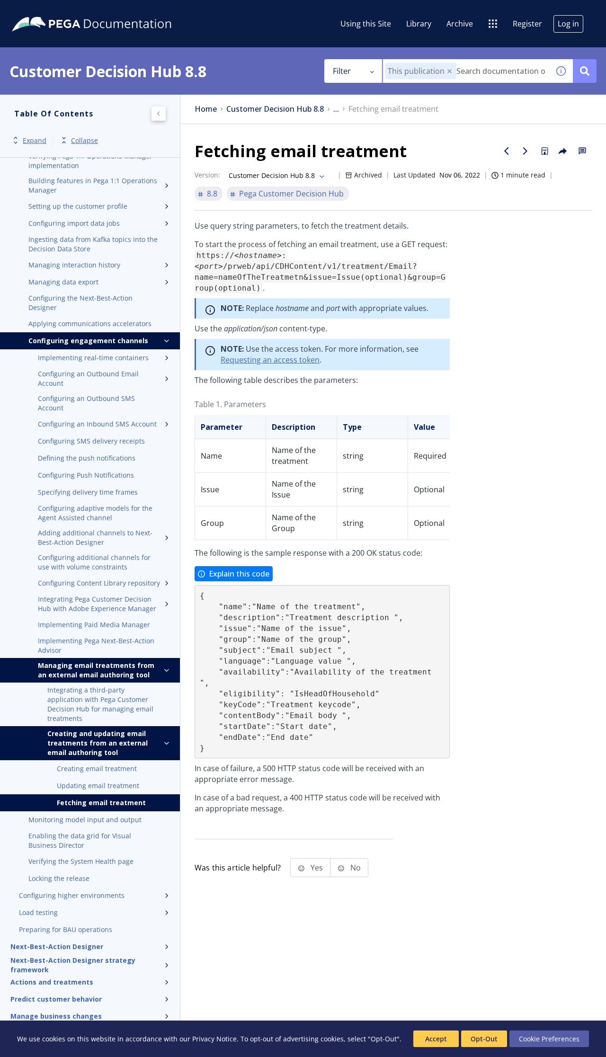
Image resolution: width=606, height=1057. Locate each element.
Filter (342, 71)
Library (418, 23)
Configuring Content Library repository (99, 582)
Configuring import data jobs (74, 223)
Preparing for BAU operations (65, 929)
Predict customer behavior (56, 999)
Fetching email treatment (101, 802)
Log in (568, 23)
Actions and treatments (51, 981)
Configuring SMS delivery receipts (91, 440)
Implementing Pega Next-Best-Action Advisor (96, 645)
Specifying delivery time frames (88, 492)
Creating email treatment (97, 768)
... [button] (336, 109)
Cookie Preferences (549, 1038)
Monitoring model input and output (85, 819)
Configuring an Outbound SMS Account (86, 403)
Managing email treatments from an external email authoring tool (96, 670)
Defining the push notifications (86, 457)
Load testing (38, 912)
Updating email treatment (98, 785)
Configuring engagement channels (88, 340)
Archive (459, 23)
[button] (449, 71)
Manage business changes (56, 1016)
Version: (207, 174)
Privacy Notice (214, 1038)
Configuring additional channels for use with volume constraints (94, 562)
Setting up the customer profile (77, 206)
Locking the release (58, 878)
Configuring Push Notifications (86, 475)
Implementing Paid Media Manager (94, 624)
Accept (436, 1038)
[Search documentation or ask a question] (585, 71)
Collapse (84, 140)
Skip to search (114, 11)
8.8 (212, 193)
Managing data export (63, 281)
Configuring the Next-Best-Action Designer (80, 302)
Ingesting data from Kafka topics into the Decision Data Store (93, 244)
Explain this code (239, 573)
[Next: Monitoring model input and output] (525, 151)
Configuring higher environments (72, 895)
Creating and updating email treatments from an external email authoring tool (97, 743)
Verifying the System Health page (81, 861)
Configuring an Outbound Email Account (88, 378)
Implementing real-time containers (93, 357)
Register (527, 23)
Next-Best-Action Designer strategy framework (72, 965)
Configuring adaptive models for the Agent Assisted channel (95, 513)
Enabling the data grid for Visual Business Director (79, 840)
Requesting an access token (270, 360)
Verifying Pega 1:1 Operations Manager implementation (90, 160)
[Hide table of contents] (159, 114)
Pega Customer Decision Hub (291, 193)
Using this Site (365, 23)
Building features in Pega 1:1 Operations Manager (92, 185)
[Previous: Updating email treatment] (506, 151)
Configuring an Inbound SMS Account (97, 423)
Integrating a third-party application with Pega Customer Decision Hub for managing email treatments (100, 704)
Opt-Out (484, 1038)
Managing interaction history (74, 264)
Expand (34, 140)
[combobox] (466, 71)
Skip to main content (42, 11)
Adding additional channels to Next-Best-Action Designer (95, 537)
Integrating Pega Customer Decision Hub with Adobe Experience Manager (97, 604)
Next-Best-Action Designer (56, 946)
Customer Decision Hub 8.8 (275, 109)
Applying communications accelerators (90, 323)
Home (206, 109)
